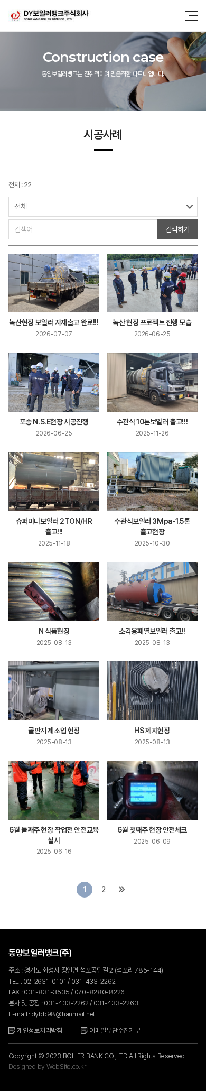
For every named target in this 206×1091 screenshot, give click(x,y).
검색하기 (177, 229)
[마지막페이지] (122, 890)
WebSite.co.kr (66, 1066)
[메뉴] (191, 16)
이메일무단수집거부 (115, 1030)
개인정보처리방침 (39, 1030)
